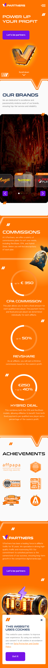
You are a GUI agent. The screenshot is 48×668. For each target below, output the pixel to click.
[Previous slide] (5, 193)
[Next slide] (42, 193)
